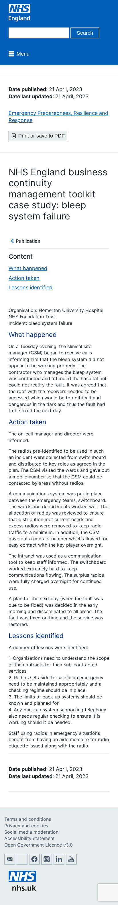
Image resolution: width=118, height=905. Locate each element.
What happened (28, 268)
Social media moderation (31, 832)
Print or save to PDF (41, 136)
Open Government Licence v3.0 (38, 845)
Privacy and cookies (26, 826)
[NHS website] (22, 889)
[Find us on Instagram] (46, 863)
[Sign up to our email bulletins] (9, 863)
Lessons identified (30, 287)
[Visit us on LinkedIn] (59, 863)
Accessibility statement (29, 838)
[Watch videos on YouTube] (71, 863)
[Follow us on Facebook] (34, 863)
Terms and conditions (27, 819)
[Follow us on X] (22, 863)
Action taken (24, 278)
